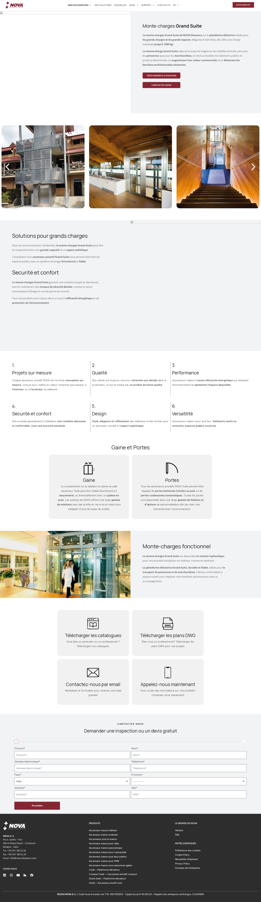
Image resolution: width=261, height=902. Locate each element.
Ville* (134, 787)
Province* (137, 774)
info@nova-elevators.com (23, 858)
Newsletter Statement (186, 859)
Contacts (164, 5)
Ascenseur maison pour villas (104, 843)
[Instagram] (11, 875)
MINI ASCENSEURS (78, 5)
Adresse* (19, 787)
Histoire (179, 830)
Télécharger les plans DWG (167, 635)
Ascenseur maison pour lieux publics (108, 856)
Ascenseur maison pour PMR (104, 861)
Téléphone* (138, 761)
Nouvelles (120, 5)
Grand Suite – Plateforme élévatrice (107, 878)
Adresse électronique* (27, 761)
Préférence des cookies (187, 850)
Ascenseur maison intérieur (103, 830)
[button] (7, 166)
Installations (103, 5)
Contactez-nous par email (93, 684)
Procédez (37, 805)
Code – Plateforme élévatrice (104, 869)
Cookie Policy (182, 854)
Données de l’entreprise (187, 868)
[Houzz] (24, 875)
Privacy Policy (182, 863)
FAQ (177, 834)
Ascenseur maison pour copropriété (107, 852)
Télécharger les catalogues (93, 635)
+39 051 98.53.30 (16, 850)
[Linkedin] (4, 875)
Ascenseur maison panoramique (105, 847)
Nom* (134, 748)
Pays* (17, 774)
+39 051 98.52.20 (17, 854)
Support (146, 5)
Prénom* (19, 748)
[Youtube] (18, 875)
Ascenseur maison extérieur (103, 834)
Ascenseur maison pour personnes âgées (110, 865)
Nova (132, 5)
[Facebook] (31, 875)
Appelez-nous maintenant (168, 684)
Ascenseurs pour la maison (103, 839)
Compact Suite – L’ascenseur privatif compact (113, 874)
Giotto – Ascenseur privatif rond (105, 882)
